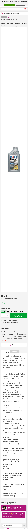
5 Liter (15, 311)
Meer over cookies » (20, 5)
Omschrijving (5, 352)
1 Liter (3, 311)
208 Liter (22, 311)
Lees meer (3, 340)
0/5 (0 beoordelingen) (13, 26)
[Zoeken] (25, 9)
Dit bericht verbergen (9, 5)
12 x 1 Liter (9, 311)
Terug (5, 17)
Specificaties (14, 351)
